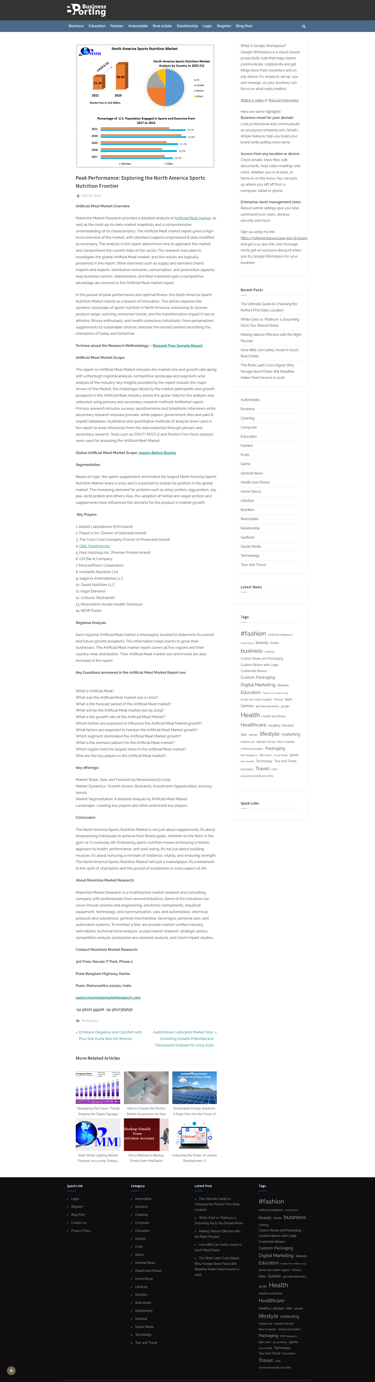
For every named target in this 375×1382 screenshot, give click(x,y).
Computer (249, 427)
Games (247, 705)
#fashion (253, 633)
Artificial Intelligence (280, 634)
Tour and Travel (253, 565)
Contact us (79, 1222)
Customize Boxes (254, 671)
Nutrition (247, 510)
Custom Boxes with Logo (259, 665)
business (252, 650)
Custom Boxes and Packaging (262, 658)
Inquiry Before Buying (157, 453)
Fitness (278, 699)
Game (245, 464)
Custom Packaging (258, 677)
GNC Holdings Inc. (94, 546)
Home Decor (251, 491)
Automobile (138, 26)
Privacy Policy (81, 1230)
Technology (89, 1021)
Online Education (252, 748)
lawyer (253, 734)
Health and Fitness (255, 482)
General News (252, 473)
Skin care (265, 755)
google (285, 706)
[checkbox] (11, 1370)
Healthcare (253, 725)
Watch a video (252, 100)
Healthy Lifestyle (281, 725)
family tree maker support (256, 699)
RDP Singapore (249, 755)
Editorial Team (91, 195)
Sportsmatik (247, 761)
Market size (248, 741)
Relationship (187, 26)
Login (207, 26)
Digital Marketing (258, 684)
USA (274, 769)
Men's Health (286, 741)
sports (294, 755)
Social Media (251, 546)
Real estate (162, 26)
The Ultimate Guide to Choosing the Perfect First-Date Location (217, 1204)
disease (283, 685)
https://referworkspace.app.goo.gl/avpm (274, 238)
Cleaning (248, 418)
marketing (290, 734)
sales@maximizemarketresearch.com (108, 997)
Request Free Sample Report (177, 345)
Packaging (275, 748)
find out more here (284, 100)
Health (250, 715)
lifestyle (270, 734)
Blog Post (244, 26)
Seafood (247, 537)
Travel (262, 768)
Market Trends (266, 741)
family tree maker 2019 (275, 693)
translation (247, 769)
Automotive (247, 643)
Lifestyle (247, 501)
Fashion (116, 26)
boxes (274, 643)
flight (288, 699)
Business (76, 26)
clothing (269, 651)
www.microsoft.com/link (257, 776)
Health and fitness (274, 716)
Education (97, 26)
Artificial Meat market (193, 218)
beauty (262, 642)
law (244, 734)
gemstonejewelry (267, 706)
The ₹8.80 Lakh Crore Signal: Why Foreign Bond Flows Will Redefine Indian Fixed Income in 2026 (267, 371)
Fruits (245, 455)
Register (224, 26)
